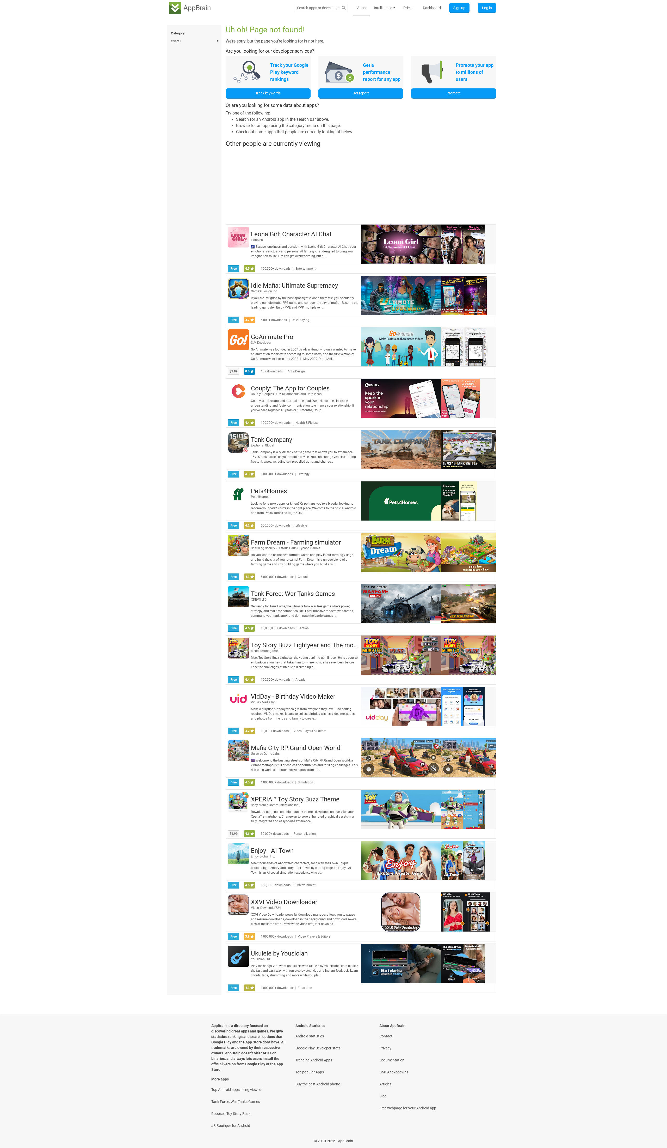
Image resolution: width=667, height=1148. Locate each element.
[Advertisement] (361, 185)
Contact (385, 1036)
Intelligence (384, 8)
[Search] (344, 8)
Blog (383, 1096)
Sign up (459, 8)
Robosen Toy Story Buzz (230, 1113)
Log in (487, 8)
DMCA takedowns (393, 1072)
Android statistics (309, 1036)
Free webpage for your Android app (407, 1108)
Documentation (391, 1060)
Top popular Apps (309, 1072)
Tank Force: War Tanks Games (235, 1101)
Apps (361, 8)
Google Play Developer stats (318, 1048)
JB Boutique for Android (230, 1125)
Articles (385, 1084)
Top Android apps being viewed (236, 1089)
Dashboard (432, 8)
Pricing (409, 8)
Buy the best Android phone (317, 1084)
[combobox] (318, 8)
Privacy (385, 1048)
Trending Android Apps (313, 1060)
